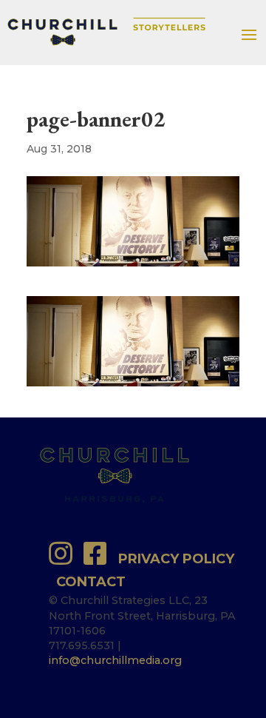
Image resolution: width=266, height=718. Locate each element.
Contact (91, 582)
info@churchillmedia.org (115, 660)
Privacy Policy (176, 559)
